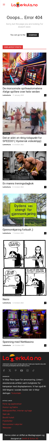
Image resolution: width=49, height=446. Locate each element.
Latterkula (7, 95)
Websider (7, 427)
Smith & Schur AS (30, 438)
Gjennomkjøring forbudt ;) (18, 229)
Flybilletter (8, 421)
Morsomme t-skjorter (12, 424)
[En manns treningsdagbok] (24, 165)
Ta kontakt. (16, 393)
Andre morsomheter (10, 84)
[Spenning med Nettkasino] (24, 323)
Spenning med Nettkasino (18, 341)
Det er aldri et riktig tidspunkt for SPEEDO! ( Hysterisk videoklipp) (22, 139)
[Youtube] (21, 370)
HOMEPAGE (33, 35)
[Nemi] (24, 268)
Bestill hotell (8, 417)
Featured (6, 133)
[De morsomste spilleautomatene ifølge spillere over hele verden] (24, 69)
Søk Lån (6, 414)
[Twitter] (9, 370)
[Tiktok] (33, 370)
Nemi (6, 299)
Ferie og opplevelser (12, 404)
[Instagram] (27, 370)
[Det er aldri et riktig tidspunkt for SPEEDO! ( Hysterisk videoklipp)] (24, 118)
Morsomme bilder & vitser (12, 225)
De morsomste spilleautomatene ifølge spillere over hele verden (22, 90)
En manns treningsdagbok (18, 183)
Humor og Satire (10, 407)
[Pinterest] (15, 370)
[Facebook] (4, 370)
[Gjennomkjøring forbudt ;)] (24, 210)
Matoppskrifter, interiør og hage (17, 410)
